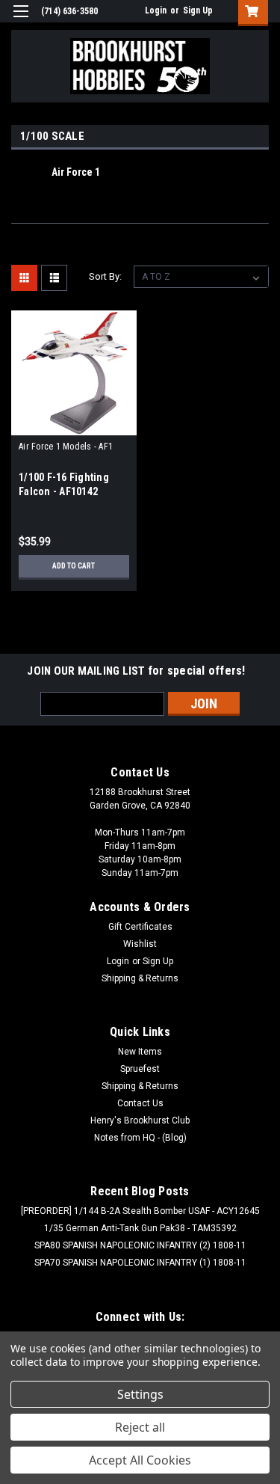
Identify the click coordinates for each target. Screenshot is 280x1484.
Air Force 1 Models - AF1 (66, 446)
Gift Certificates (140, 927)
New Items (140, 1051)
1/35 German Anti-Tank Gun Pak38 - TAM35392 (140, 1228)
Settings (140, 1394)
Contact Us (140, 1103)
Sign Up (198, 10)
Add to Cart (73, 566)
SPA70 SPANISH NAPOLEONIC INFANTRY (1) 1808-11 (140, 1262)
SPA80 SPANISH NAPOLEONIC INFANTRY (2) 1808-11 (140, 1245)
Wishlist (140, 944)
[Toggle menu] (20, 20)
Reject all (140, 1427)
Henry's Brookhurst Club (140, 1120)
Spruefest (140, 1069)
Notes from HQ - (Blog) (140, 1137)
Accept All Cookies (140, 1460)
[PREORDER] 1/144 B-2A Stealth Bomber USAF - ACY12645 (140, 1211)
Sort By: (105, 276)
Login (156, 10)
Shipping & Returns (140, 978)
